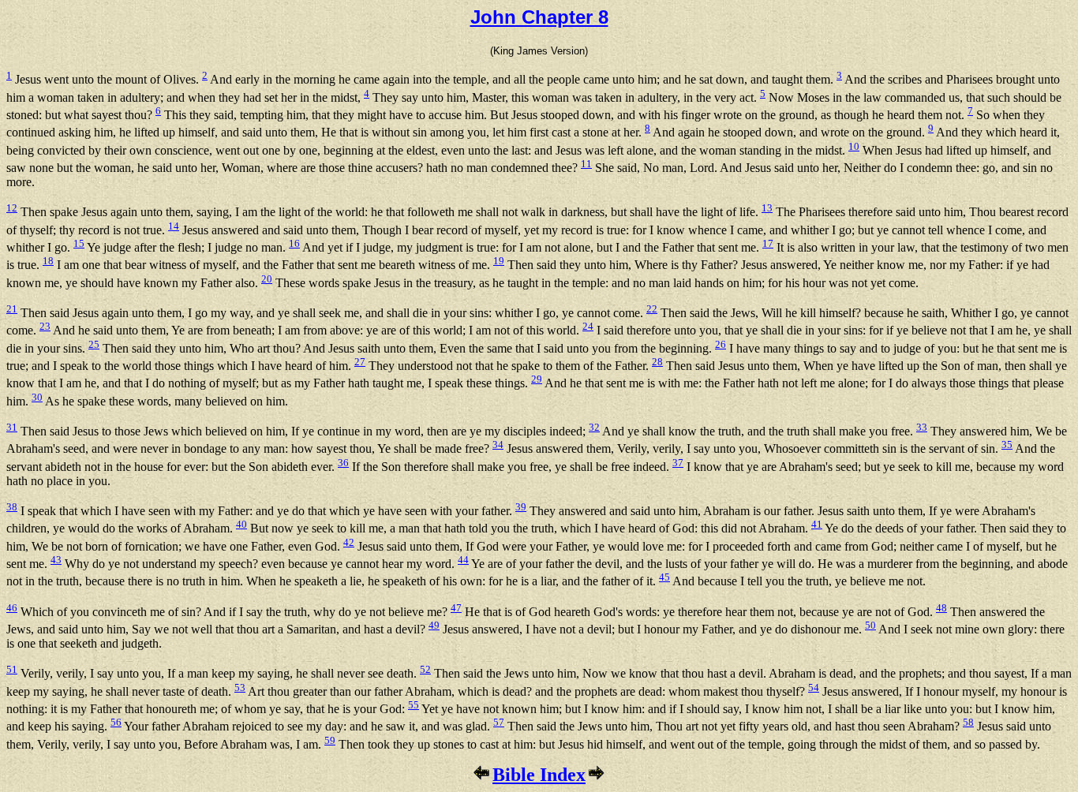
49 (434, 625)
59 (329, 740)
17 (767, 243)
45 (664, 577)
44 (463, 560)
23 (45, 326)
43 (56, 560)
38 (11, 507)
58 (968, 722)
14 (173, 226)
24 (587, 326)
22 (651, 309)
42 (348, 542)
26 (720, 344)
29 (536, 379)
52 (425, 669)
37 (677, 463)
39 (520, 507)
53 (239, 687)
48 (941, 608)
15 (78, 243)
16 (294, 243)
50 (870, 625)
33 (921, 427)
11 (586, 164)
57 (498, 722)
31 (11, 427)
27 (359, 362)
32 (594, 427)
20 (266, 279)
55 (413, 705)
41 (816, 524)
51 (11, 669)
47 (456, 608)
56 (116, 722)
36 (343, 463)
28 (657, 362)
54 (813, 687)
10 (853, 146)
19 (498, 261)
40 (241, 524)
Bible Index (539, 774)
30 (37, 397)
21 (11, 309)
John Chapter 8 (539, 17)
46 (11, 608)
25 (93, 344)
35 (1006, 444)
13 (767, 208)
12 (11, 208)
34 (497, 444)
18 (48, 261)
